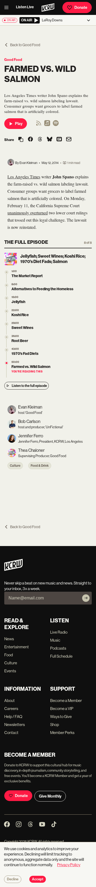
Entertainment (16, 647)
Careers (11, 708)
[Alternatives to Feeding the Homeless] (6, 285)
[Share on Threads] (40, 139)
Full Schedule (61, 656)
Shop (54, 724)
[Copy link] (20, 140)
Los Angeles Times (23, 176)
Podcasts (58, 648)
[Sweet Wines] (6, 324)
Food (8, 655)
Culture (15, 466)
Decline (12, 879)
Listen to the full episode (29, 386)
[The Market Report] (6, 272)
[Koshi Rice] (6, 311)
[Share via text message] (59, 139)
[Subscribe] (86, 598)
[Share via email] (68, 140)
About (9, 700)
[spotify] (56, 124)
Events (10, 671)
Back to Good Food (25, 45)
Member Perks (62, 732)
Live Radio (58, 632)
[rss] (38, 124)
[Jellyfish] (6, 298)
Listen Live (25, 7)
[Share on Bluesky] (49, 139)
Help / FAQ (13, 716)
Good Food (13, 60)
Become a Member (66, 700)
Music (55, 640)
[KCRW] (13, 569)
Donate (80, 7)
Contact (11, 732)
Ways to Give (61, 716)
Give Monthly (50, 796)
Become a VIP (61, 708)
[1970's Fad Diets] (6, 349)
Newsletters (14, 724)
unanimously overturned (27, 212)
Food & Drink (40, 466)
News (9, 639)
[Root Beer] (6, 337)
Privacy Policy (68, 864)
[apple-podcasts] (47, 124)
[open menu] (8, 7)
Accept (37, 879)
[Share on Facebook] (30, 139)
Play (18, 123)
